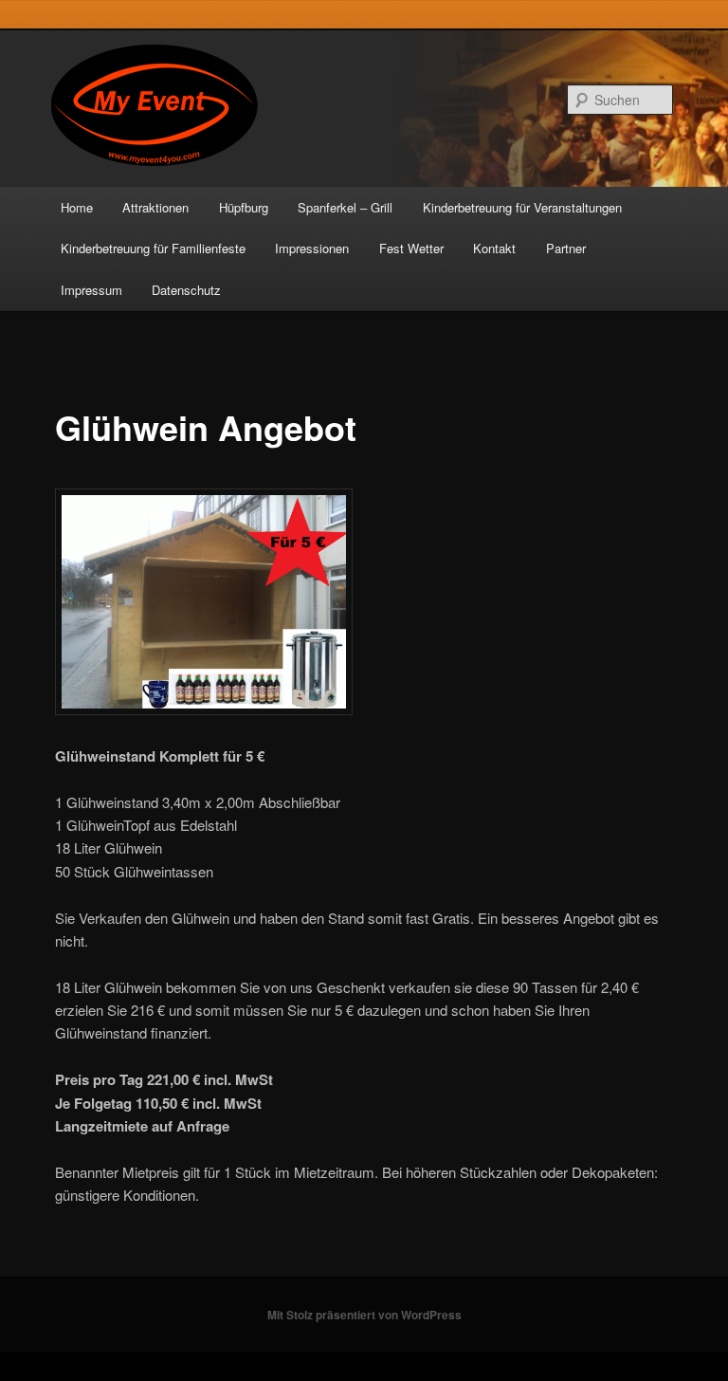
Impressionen (312, 248)
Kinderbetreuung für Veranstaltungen (522, 207)
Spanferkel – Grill (345, 207)
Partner (566, 248)
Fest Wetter (411, 248)
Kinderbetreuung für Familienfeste (153, 248)
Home (77, 207)
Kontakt (494, 248)
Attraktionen (155, 207)
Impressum (91, 290)
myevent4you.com (178, 99)
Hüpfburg (243, 207)
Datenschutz (186, 290)
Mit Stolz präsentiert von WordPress (364, 1314)
